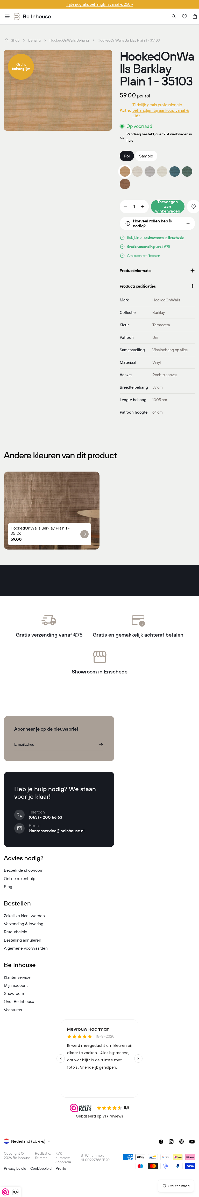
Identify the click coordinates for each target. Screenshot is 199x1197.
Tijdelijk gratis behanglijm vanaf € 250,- (99, 4)
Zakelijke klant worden (24, 915)
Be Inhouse (22, 1157)
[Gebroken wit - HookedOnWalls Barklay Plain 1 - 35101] (137, 171)
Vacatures (13, 1009)
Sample (146, 155)
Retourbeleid (15, 931)
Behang (34, 40)
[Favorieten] (184, 16)
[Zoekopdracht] (174, 16)
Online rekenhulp (19, 878)
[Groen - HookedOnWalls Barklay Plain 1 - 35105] (187, 171)
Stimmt (41, 1157)
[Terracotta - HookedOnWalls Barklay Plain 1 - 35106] (125, 184)
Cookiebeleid (41, 1168)
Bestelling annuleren (22, 940)
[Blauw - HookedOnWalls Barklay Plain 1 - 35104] (174, 171)
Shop (15, 40)
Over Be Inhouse (19, 1001)
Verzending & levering (23, 923)
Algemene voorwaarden (26, 948)
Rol (127, 155)
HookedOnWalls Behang (69, 40)
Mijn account (16, 985)
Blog (8, 886)
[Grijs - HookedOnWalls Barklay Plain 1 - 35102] (150, 171)
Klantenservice (17, 977)
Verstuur (101, 745)
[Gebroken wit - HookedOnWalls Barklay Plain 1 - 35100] (162, 171)
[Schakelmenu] (7, 16)
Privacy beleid (15, 1168)
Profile (61, 1168)
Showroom (14, 993)
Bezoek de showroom (24, 870)
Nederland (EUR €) (28, 1141)
